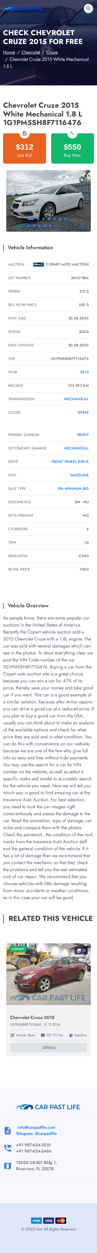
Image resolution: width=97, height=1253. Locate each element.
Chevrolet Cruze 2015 (32, 1017)
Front (83, 434)
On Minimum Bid (73, 488)
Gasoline (79, 475)
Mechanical (76, 399)
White (83, 412)
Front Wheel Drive (70, 461)
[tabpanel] (48, 201)
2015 (84, 372)
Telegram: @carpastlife (36, 1134)
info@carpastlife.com (36, 1127)
